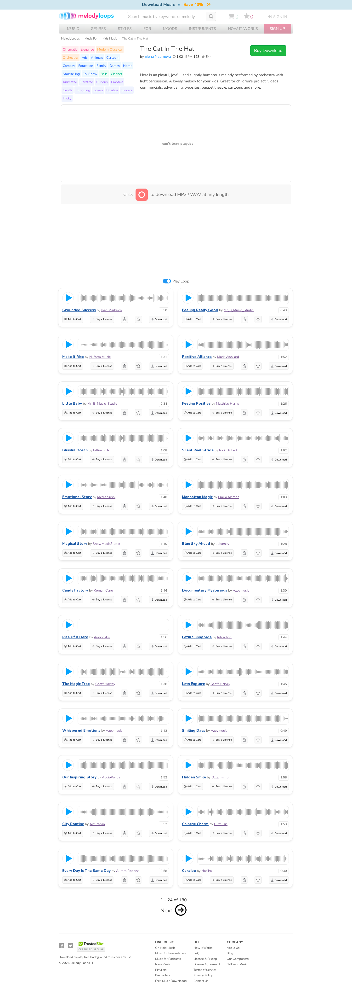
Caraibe (189, 870)
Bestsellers (162, 975)
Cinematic (70, 49)
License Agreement (206, 964)
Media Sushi (106, 497)
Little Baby (72, 403)
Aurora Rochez (127, 871)
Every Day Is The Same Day (86, 870)
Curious (102, 82)
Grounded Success (79, 310)
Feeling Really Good (200, 310)
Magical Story (74, 543)
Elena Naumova (158, 56)
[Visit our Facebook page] (61, 946)
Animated (70, 82)
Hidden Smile (194, 777)
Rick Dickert (228, 450)
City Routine (73, 824)
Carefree (86, 82)
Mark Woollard (228, 357)
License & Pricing (205, 959)
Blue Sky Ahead (196, 543)
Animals (97, 57)
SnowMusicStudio (106, 543)
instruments (202, 28)
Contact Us (200, 981)
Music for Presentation (170, 953)
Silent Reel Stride (198, 450)
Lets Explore (193, 683)
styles (125, 28)
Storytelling (71, 73)
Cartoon (112, 57)
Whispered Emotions (81, 730)
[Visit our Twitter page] (70, 946)
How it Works (243, 28)
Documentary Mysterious (204, 590)
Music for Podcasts (168, 959)
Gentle (67, 90)
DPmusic (220, 824)
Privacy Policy (203, 975)
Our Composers (238, 959)
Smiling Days (193, 730)
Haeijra (206, 871)
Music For (91, 38)
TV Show (90, 73)
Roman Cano (103, 590)
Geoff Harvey (105, 684)
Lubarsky (222, 543)
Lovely (98, 90)
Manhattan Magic (197, 497)
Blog (230, 953)
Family (101, 65)
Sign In (280, 16)
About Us (233, 948)
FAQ (196, 953)
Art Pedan (97, 824)
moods (170, 28)
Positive (112, 90)
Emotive (117, 82)
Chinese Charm (195, 824)
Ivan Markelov (111, 310)
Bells (104, 73)
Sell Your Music (237, 964)
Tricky (67, 98)
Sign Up (277, 28)
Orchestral (70, 57)
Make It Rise (73, 356)
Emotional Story (77, 497)
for (147, 28)
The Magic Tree (76, 683)
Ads (85, 57)
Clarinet (116, 73)
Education (85, 65)
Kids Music (109, 38)
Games (114, 65)
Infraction (224, 637)
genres (98, 28)
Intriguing (83, 90)
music (73, 28)
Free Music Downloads (171, 981)
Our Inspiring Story (79, 777)
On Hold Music (165, 948)
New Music (162, 964)
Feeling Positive (196, 403)
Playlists (160, 970)
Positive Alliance (197, 356)
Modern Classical (109, 49)
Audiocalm (102, 637)
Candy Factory (75, 590)
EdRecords (101, 450)
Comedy (69, 65)
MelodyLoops (70, 38)
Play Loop (180, 281)
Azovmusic (241, 590)
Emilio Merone (228, 497)
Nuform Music (100, 357)
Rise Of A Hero (75, 637)
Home (127, 65)
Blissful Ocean (75, 450)
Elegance (87, 49)
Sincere (126, 90)
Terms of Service (204, 970)
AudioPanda (111, 777)
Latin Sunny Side (197, 637)
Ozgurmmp (219, 777)
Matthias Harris (227, 403)
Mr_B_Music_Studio (239, 310)
